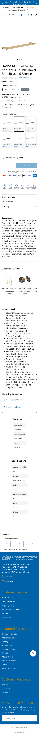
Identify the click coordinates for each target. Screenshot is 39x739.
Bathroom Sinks (8, 649)
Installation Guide (13, 407)
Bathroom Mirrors (9, 660)
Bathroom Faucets (9, 634)
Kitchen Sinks (7, 657)
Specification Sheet (14, 400)
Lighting (5, 641)
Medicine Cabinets (9, 668)
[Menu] (2, 15)
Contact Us (9, 581)
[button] (21, 14)
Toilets (4, 664)
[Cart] (36, 15)
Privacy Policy (7, 597)
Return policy (7, 201)
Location (5, 692)
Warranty (5, 206)
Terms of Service (8, 601)
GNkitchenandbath (21, 727)
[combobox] (17, 14)
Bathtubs (5, 653)
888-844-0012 (10, 576)
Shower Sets (7, 645)
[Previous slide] (2, 3)
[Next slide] (36, 3)
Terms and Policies (19, 732)
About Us (5, 684)
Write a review (24, 78)
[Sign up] (34, 718)
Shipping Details (8, 197)
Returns (5, 613)
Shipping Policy (8, 605)
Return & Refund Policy (11, 609)
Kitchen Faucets (8, 638)
